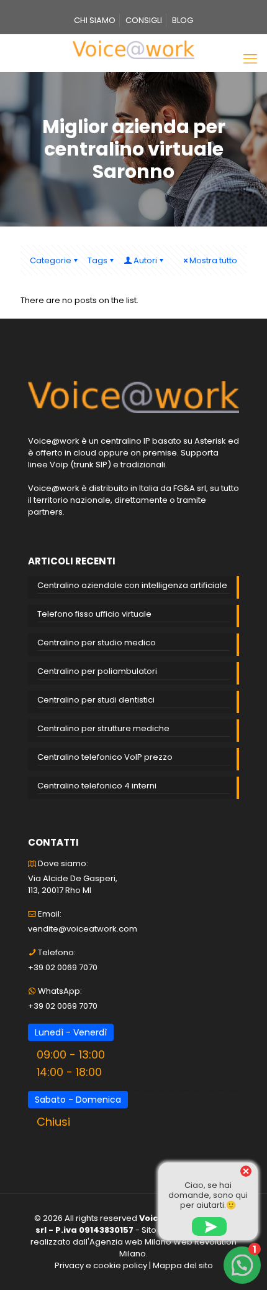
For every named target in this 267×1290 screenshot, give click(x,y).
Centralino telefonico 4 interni (96, 786)
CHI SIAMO (94, 20)
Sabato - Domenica (78, 1099)
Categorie (50, 260)
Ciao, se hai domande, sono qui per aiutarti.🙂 (208, 1195)
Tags (97, 260)
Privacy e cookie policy (101, 1265)
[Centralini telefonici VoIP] (133, 49)
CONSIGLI (143, 20)
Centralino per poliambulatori (97, 671)
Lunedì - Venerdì (71, 1032)
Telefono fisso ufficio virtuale (94, 614)
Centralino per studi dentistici (96, 700)
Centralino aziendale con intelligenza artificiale (132, 585)
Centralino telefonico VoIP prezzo (105, 757)
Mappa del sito (183, 1265)
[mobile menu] (250, 59)
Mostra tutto (213, 260)
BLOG (182, 20)
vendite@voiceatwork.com (82, 929)
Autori (145, 260)
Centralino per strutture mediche (103, 728)
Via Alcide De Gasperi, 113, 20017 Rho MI (72, 884)
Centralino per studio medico (96, 642)
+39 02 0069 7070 (62, 967)
